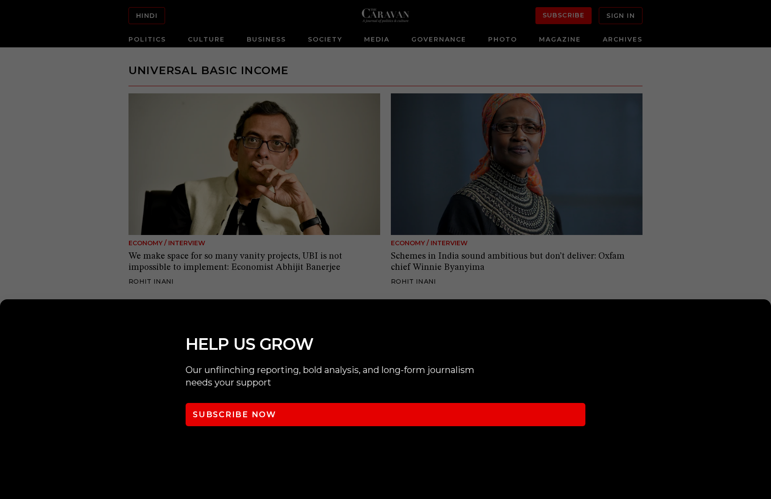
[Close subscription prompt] (762, 318)
